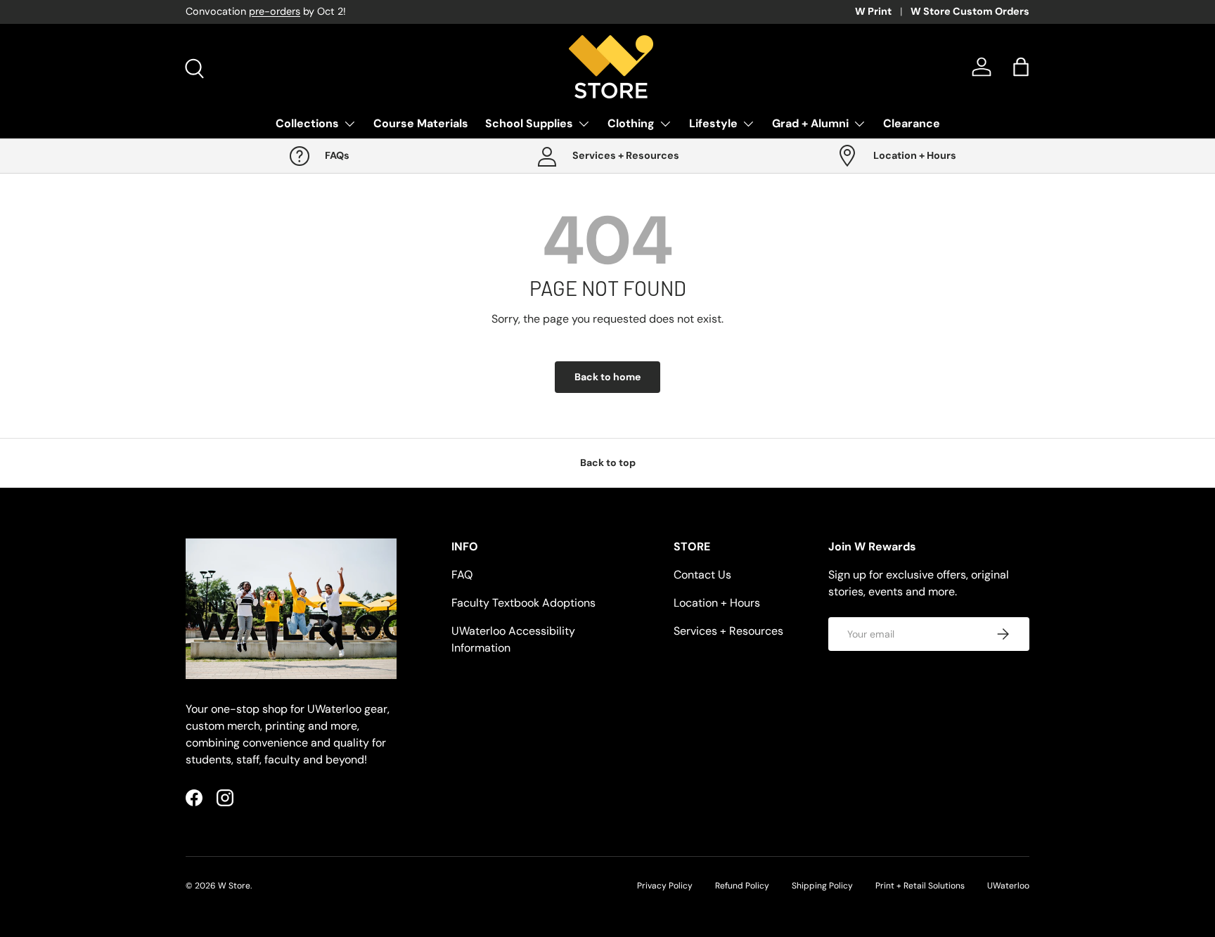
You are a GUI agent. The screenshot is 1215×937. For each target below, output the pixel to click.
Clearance (911, 123)
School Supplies (529, 123)
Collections (307, 123)
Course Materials (420, 123)
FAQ (461, 574)
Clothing (631, 123)
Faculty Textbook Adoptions (523, 602)
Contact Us (702, 574)
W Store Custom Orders (970, 11)
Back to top (608, 462)
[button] (1020, 66)
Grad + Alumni (810, 123)
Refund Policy (742, 885)
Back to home (607, 376)
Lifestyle (713, 123)
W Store (234, 885)
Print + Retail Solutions (920, 885)
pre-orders (274, 11)
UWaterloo (1008, 885)
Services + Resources (728, 630)
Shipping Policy (822, 885)
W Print (873, 11)
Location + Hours (717, 602)
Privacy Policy (665, 885)
